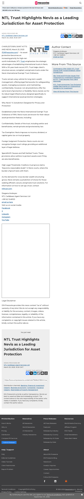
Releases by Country (51, 434)
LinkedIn (5, 214)
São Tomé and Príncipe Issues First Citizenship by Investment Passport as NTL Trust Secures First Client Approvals (66, 78)
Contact (46, 473)
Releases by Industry (51, 431)
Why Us (4, 427)
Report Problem (7, 469)
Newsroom (47, 462)
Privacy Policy (6, 492)
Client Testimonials (8, 465)
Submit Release (9, 442)
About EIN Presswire (51, 454)
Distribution (6, 434)
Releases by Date (50, 442)
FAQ (3, 454)
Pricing (4, 431)
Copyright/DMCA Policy (26, 489)
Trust (22, 61)
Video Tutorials (7, 462)
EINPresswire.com (10, 52)
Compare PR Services (9, 438)
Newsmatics (69, 489)
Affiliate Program (71, 427)
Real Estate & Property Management (24, 390)
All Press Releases (50, 423)
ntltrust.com (7, 189)
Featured (47, 427)
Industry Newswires (29, 434)
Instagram (6, 217)
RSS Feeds (68, 431)
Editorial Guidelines (8, 458)
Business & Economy (18, 388)
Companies (31, 388)
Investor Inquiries (50, 465)
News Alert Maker (71, 438)
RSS (66, 8)
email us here (7, 202)
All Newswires (27, 423)
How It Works (6, 423)
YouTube (5, 220)
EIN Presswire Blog (50, 458)
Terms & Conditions (8, 489)
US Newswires (28, 431)
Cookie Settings (20, 492)
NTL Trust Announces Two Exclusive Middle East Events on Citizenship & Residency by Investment (67, 86)
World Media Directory (55, 8)
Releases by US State (51, 438)
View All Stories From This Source (65, 91)
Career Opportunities (51, 469)
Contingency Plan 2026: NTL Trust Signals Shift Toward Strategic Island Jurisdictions (66, 70)
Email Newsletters (76, 8)
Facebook (6, 208)
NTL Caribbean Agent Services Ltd (14, 36)
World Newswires (29, 427)
